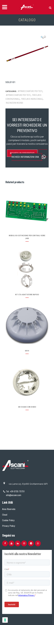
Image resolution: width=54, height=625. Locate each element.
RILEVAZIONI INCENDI (14, 103)
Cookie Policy (8, 520)
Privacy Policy (8, 526)
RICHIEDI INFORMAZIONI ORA (25, 157)
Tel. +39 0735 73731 (15, 491)
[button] (43, 37)
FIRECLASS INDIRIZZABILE (32, 99)
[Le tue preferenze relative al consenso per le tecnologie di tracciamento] (5, 620)
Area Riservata (8, 509)
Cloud (4, 514)
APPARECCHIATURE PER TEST (30, 91)
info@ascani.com (13, 495)
